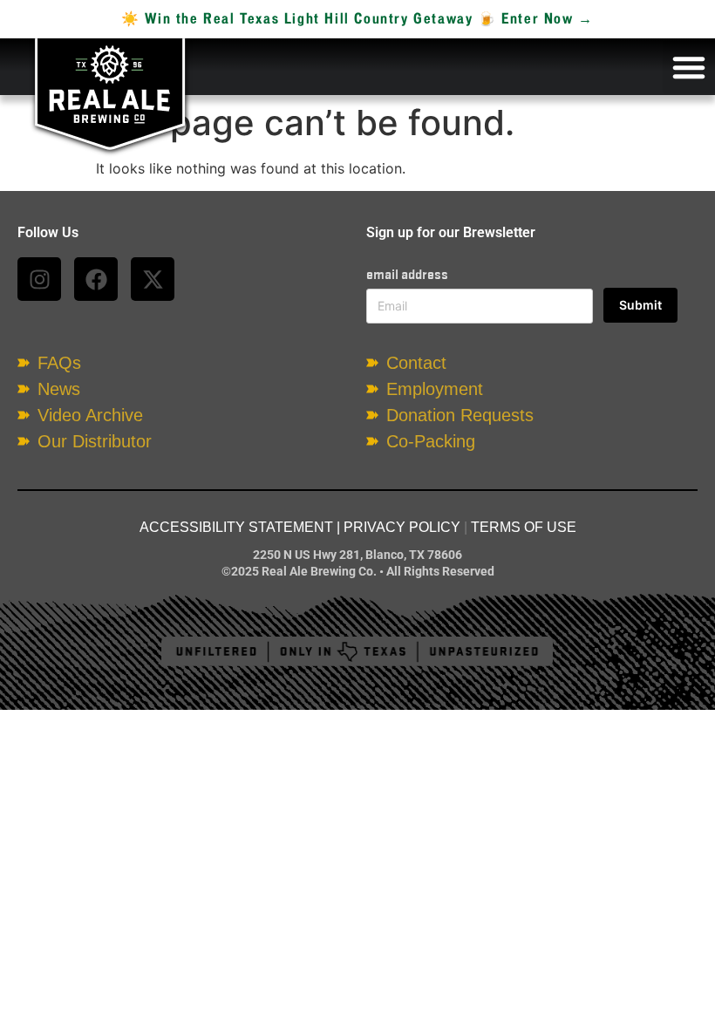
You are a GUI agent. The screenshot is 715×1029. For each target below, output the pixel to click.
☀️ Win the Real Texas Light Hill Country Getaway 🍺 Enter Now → (357, 19)
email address (407, 274)
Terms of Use (523, 527)
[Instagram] (39, 279)
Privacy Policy (402, 527)
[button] (689, 67)
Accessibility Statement (236, 527)
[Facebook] (96, 279)
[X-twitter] (152, 279)
